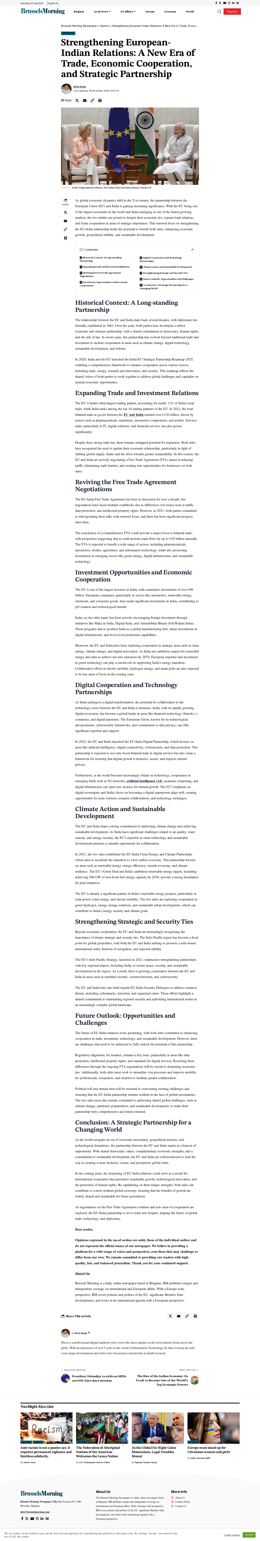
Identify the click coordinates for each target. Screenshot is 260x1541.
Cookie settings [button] (232, 1535)
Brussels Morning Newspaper (79, 25)
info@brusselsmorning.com (35, 1512)
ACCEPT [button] (249, 1534)
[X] (220, 3)
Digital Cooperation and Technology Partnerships (161, 259)
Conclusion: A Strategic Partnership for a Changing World (164, 286)
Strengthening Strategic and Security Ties (165, 272)
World (38, 1442)
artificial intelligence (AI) (144, 780)
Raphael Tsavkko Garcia (146, 1462)
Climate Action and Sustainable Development (167, 266)
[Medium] (237, 3)
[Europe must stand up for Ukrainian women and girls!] (213, 1428)
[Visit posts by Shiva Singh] (66, 89)
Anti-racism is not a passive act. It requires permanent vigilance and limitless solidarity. (46, 1452)
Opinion (104, 25)
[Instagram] (229, 3)
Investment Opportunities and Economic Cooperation (104, 284)
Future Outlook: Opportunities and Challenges (168, 278)
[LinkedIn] (233, 3)
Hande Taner (30, 1462)
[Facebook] (216, 3)
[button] (219, 12)
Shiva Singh (79, 86)
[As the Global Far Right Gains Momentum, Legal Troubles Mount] (158, 1428)
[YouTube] (224, 3)
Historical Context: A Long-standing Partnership (101, 259)
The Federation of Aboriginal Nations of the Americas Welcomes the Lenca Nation (98, 1452)
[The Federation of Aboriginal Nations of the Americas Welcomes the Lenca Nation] (102, 1428)
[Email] (84, 100)
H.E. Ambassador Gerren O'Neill (94, 1462)
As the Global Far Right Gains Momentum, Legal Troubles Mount (154, 1452)
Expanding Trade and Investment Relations (106, 266)
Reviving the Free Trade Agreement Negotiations (100, 274)
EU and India (134, 414)
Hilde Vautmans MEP (200, 1458)
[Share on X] (77, 100)
